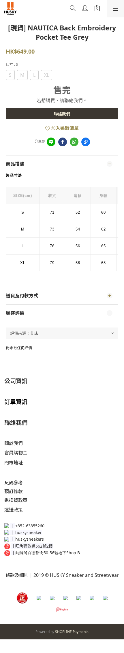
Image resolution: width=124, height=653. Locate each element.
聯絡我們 (62, 114)
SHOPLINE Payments (72, 631)
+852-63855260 (29, 525)
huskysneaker (28, 532)
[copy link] (85, 142)
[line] (51, 142)
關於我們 (13, 443)
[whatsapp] (74, 142)
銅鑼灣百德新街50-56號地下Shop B (47, 552)
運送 (9, 509)
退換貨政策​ (15, 500)
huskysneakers (29, 539)
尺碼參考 (13, 483)
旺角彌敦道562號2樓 (34, 546)
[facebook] (62, 142)
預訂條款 (13, 491)
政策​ (18, 509)
